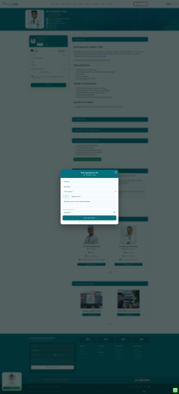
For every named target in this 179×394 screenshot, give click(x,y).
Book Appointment (89, 218)
